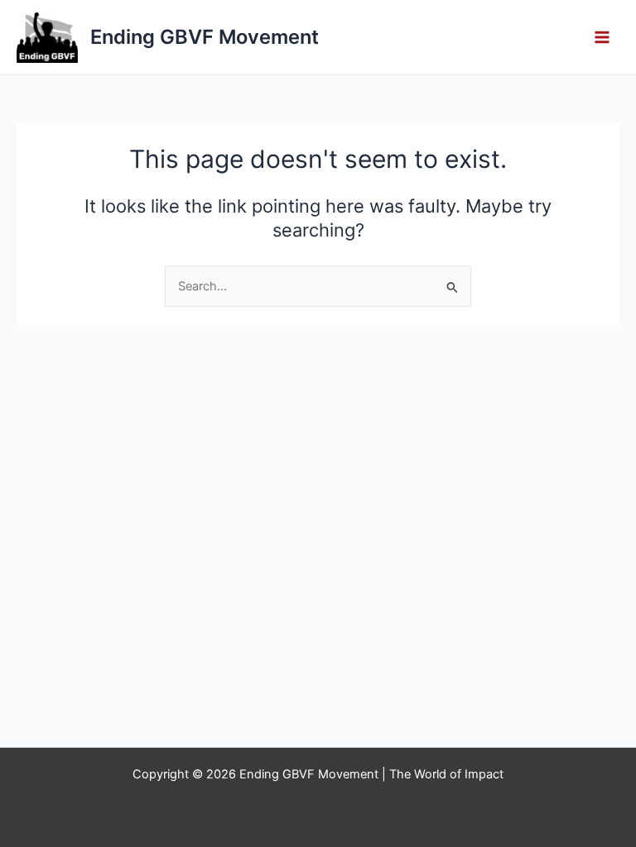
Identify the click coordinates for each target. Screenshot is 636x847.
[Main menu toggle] (602, 37)
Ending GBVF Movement (204, 37)
